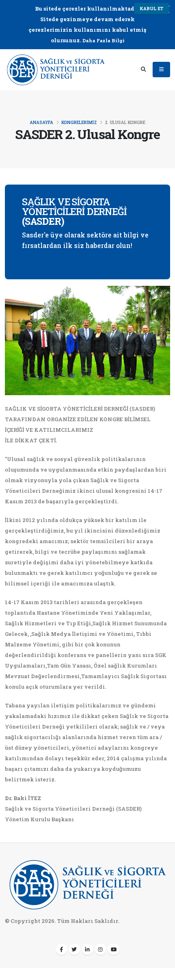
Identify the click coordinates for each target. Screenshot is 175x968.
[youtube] (113, 949)
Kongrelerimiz (79, 122)
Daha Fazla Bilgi (103, 40)
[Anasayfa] (56, 68)
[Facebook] (61, 949)
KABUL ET (152, 8)
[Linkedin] (87, 949)
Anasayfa (41, 122)
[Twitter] (74, 949)
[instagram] (100, 949)
